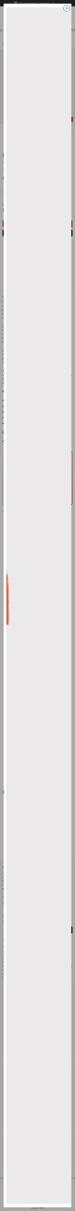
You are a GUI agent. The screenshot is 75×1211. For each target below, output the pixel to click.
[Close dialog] (67, 8)
